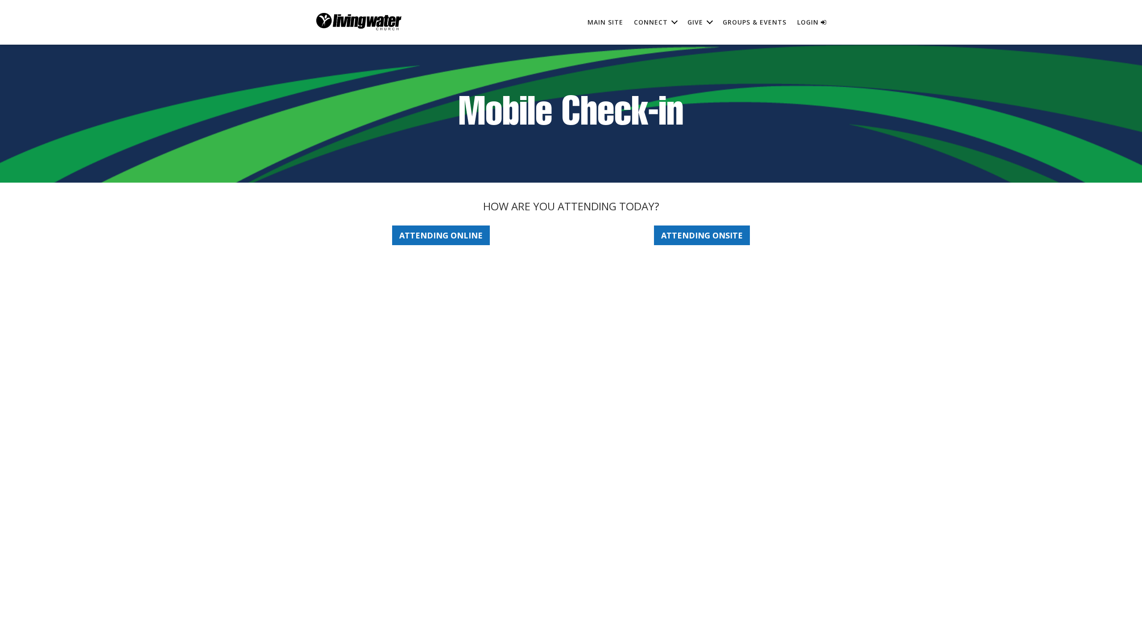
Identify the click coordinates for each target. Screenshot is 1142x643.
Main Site (605, 22)
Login (809, 22)
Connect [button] (651, 22)
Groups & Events (754, 22)
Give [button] (695, 22)
